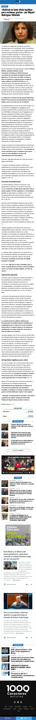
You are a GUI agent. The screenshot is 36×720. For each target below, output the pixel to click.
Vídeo (19, 711)
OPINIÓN (20, 709)
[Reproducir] (4, 472)
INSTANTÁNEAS (18, 706)
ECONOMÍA (25, 706)
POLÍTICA (11, 706)
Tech (30, 706)
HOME (6, 706)
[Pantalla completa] (32, 472)
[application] (18, 464)
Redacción (6, 19)
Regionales (26, 709)
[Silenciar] (29, 472)
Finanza (32, 709)
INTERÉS (14, 709)
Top (13, 404)
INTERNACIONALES (7, 709)
